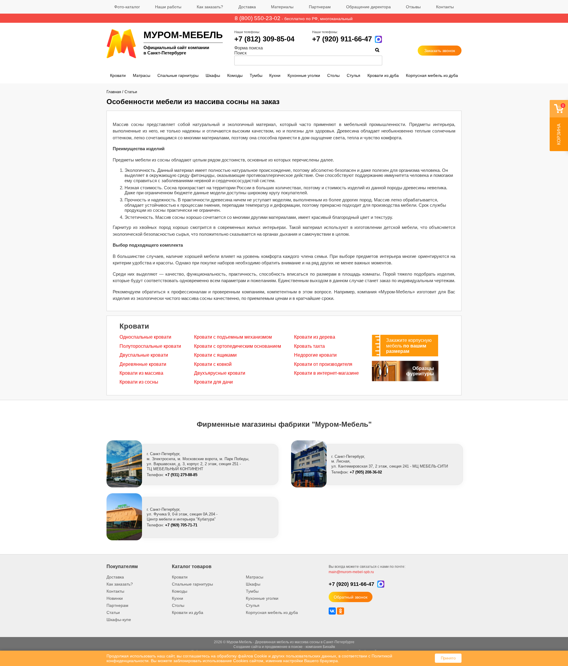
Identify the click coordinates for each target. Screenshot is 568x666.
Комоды (235, 75)
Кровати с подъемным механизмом (233, 337)
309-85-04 (264, 39)
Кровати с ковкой (213, 364)
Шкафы (213, 75)
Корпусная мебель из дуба (432, 75)
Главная (113, 92)
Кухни (274, 75)
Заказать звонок (439, 50)
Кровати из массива (141, 373)
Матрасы (141, 75)
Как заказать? (210, 6)
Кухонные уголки (304, 75)
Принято (448, 658)
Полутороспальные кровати (150, 346)
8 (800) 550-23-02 (257, 18)
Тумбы (256, 75)
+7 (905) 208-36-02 (366, 472)
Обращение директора (368, 6)
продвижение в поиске (284, 647)
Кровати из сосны (139, 381)
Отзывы (413, 6)
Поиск (240, 52)
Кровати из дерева (314, 337)
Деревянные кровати (143, 364)
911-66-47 (351, 584)
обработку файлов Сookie (242, 656)
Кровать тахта (309, 346)
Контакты (445, 6)
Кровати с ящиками (215, 355)
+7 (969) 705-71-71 (181, 525)
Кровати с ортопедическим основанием (237, 346)
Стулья (353, 75)
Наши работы (168, 6)
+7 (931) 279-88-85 (181, 475)
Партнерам (320, 6)
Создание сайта (247, 647)
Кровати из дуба (383, 75)
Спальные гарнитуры (178, 75)
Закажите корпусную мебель (409, 346)
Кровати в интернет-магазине (326, 373)
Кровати (118, 75)
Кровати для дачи (213, 381)
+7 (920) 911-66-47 (342, 39)
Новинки (114, 598)
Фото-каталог (127, 6)
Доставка (247, 6)
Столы (333, 75)
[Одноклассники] (340, 611)
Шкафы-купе (118, 619)
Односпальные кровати (145, 337)
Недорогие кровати (315, 355)
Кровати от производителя (323, 364)
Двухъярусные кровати (219, 373)
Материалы (282, 6)
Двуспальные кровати (144, 355)
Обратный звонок (350, 597)
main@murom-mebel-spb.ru (351, 572)
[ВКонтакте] (332, 611)
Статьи (131, 92)
